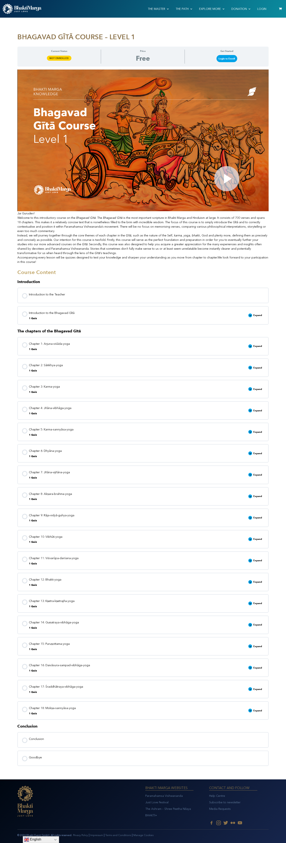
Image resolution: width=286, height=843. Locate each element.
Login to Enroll (227, 58)
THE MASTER (156, 9)
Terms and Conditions (118, 835)
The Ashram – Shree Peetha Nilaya (168, 809)
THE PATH (182, 9)
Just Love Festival (157, 802)
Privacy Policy (80, 835)
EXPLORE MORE (210, 9)
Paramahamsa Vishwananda (164, 796)
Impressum (96, 835)
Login (261, 9)
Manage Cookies (143, 835)
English (35, 839)
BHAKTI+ (151, 815)
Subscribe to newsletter (225, 802)
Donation (239, 9)
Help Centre (217, 796)
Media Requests (220, 809)
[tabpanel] (143, 166)
